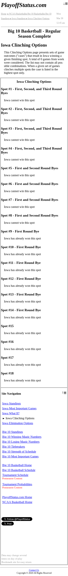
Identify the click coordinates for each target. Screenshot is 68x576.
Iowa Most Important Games (19, 408)
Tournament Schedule (15, 475)
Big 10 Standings (12, 431)
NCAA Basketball (16, 13)
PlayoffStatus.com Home (17, 497)
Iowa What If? (10, 413)
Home (3, 13)
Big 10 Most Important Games (20, 456)
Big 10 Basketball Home (17, 465)
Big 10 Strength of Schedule (19, 451)
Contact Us (34, 570)
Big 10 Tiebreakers (13, 446)
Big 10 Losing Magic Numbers (20, 441)
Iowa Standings (18, 18)
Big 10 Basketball (34, 13)
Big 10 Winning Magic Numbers (21, 436)
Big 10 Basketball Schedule (18, 470)
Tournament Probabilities (17, 484)
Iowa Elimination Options (17, 423)
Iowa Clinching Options (37, 18)
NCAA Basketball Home (17, 502)
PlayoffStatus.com (23, 5)
